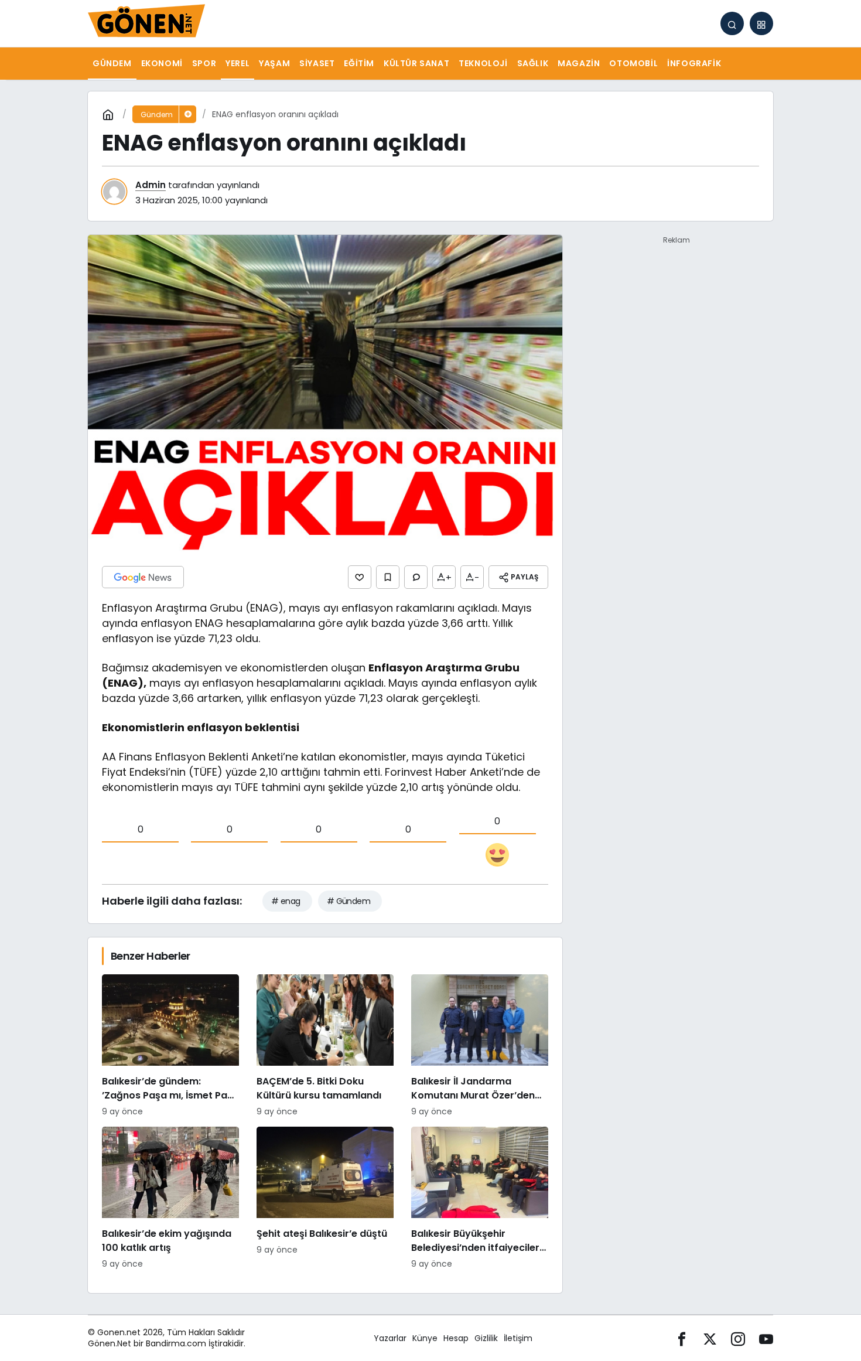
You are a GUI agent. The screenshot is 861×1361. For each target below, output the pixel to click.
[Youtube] (766, 1338)
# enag (285, 901)
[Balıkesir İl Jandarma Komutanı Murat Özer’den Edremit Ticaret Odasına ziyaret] (479, 1046)
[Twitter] (710, 1338)
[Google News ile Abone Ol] (143, 577)
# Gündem (349, 901)
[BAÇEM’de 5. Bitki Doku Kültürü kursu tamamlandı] (325, 1046)
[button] (761, 23)
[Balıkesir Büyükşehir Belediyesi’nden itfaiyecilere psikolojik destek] (479, 1198)
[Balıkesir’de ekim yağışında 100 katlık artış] (170, 1198)
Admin (150, 185)
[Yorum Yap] (416, 577)
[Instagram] (738, 1338)
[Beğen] (359, 577)
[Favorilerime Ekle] (387, 577)
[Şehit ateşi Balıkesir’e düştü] (325, 1198)
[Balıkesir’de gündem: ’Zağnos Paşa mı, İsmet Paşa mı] (170, 1046)
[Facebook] (682, 1338)
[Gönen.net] (146, 22)
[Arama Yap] (732, 23)
